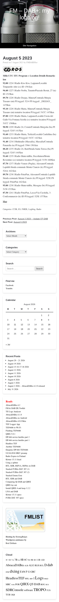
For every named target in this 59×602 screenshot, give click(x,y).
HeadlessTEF (15, 578)
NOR (13, 585)
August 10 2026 (14, 376)
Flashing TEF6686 (13, 430)
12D (43, 559)
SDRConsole (14, 589)
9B (32, 559)
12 (22, 324)
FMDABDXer (32, 62)
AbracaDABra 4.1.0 (14, 414)
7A (12, 560)
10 (8, 324)
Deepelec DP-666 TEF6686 (17, 449)
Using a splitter (12, 462)
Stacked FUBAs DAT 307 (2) (18, 472)
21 (35, 329)
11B (38, 559)
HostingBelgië (21, 536)
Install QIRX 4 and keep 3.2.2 (18, 488)
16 (49, 324)
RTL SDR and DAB (14, 478)
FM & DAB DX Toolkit (15, 408)
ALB (26, 565)
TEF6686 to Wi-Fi (13, 427)
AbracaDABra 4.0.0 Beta (16, 421)
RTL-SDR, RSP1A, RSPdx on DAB (20, 465)
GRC (33, 571)
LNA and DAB (12, 491)
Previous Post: (25, 219)
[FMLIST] (25, 530)
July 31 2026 (13, 389)
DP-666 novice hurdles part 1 (18, 440)
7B (15, 559)
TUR (8, 594)
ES (19, 209)
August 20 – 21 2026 (16, 360)
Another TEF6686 (13, 446)
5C (7, 560)
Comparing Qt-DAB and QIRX (18, 481)
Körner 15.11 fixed (13, 459)
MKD (46, 578)
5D (9, 560)
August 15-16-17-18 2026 (18, 366)
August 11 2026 (14, 373)
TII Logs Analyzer (13, 411)
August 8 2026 (14, 379)
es (23, 571)
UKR (13, 594)
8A (19, 560)
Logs (39, 577)
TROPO (40, 589)
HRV (31, 579)
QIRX (24, 583)
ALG (31, 565)
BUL (42, 565)
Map (5, 201)
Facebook (9, 285)
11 (15, 324)
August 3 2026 (14, 382)
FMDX (24, 209)
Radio (39, 209)
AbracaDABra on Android (16, 418)
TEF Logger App (13, 424)
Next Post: (15, 222)
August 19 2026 (14, 363)
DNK (7, 572)
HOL (27, 578)
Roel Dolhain (11, 543)
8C (25, 559)
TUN (48, 590)
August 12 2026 (14, 370)
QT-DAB (35, 584)
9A (29, 559)
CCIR (14, 209)
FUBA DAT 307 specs (15, 497)
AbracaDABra (15, 565)
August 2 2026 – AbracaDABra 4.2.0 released (26, 386)
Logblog (31, 209)
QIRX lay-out (11, 485)
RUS (47, 584)
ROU (43, 584)
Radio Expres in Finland (15, 456)
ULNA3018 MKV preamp (16, 453)
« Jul (8, 344)
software (28, 590)
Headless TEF (11, 443)
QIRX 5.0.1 (10, 434)
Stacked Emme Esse (14, 475)
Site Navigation (29, 45)
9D (35, 560)
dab (50, 564)
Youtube (9, 288)
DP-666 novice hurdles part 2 (18, 437)
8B (22, 559)
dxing (14, 571)
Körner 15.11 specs (13, 494)
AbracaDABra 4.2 (13, 405)
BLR (37, 565)
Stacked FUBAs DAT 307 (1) (18, 469)
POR (17, 584)
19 (22, 329)
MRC (8, 584)
